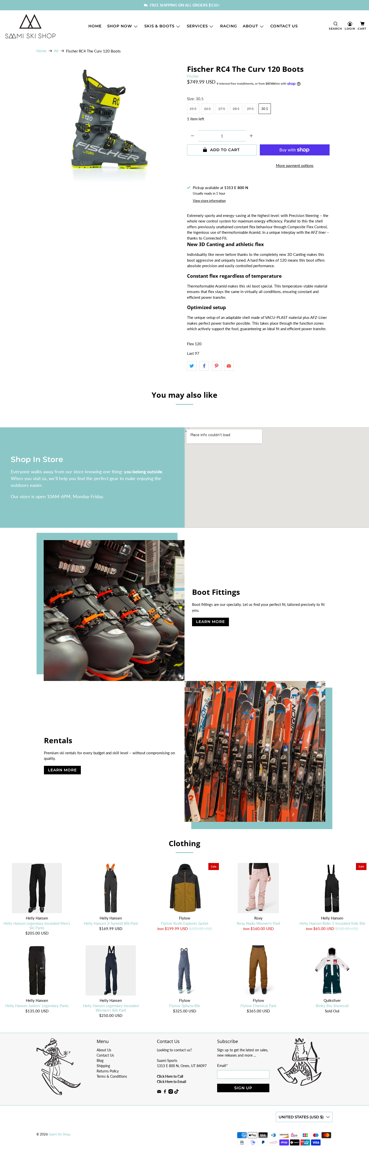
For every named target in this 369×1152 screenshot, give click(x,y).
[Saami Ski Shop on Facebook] (165, 1092)
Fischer (193, 76)
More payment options (295, 165)
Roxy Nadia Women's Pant (258, 923)
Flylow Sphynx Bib (184, 1005)
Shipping (103, 1066)
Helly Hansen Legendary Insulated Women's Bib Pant (111, 1007)
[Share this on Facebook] (204, 366)
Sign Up (243, 1087)
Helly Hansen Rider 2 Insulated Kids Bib (332, 923)
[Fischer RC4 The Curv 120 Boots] (109, 127)
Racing (228, 26)
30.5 (264, 109)
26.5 (207, 109)
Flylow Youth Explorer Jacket (184, 923)
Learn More (210, 621)
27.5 (221, 109)
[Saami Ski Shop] (30, 26)
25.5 (193, 109)
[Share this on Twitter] (192, 366)
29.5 (250, 109)
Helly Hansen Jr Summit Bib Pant (111, 923)
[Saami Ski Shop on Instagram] (170, 1092)
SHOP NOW (119, 26)
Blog (100, 1060)
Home (95, 26)
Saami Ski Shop (59, 1134)
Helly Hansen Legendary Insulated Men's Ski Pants (37, 925)
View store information (209, 201)
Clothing (184, 843)
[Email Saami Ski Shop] (159, 1092)
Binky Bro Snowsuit (332, 1005)
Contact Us (284, 26)
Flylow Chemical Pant (258, 1005)
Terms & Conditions (112, 1076)
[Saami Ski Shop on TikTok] (176, 1092)
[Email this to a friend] (229, 366)
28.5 (236, 109)
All (56, 51)
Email (222, 1065)
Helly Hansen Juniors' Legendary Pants (37, 1005)
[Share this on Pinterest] (216, 366)
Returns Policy (108, 1071)
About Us (104, 1050)
